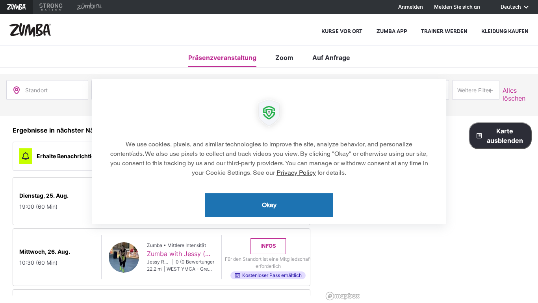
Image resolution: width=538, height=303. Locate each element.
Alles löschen (514, 94)
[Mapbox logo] (342, 296)
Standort (36, 90)
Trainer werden (444, 31)
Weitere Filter (474, 90)
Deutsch (511, 7)
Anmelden (410, 7)
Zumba (16, 7)
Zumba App (392, 31)
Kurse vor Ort (341, 31)
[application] (269, 151)
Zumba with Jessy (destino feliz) (195, 254)
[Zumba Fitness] (30, 30)
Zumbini (89, 7)
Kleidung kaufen (505, 31)
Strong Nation (51, 7)
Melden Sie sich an (457, 7)
